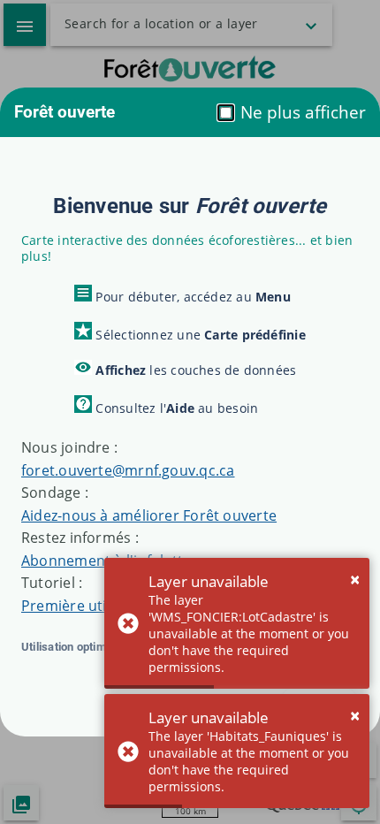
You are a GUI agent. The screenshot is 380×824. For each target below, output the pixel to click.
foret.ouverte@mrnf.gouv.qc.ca (128, 470)
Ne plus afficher (301, 113)
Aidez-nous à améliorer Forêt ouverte (149, 515)
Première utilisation (88, 605)
